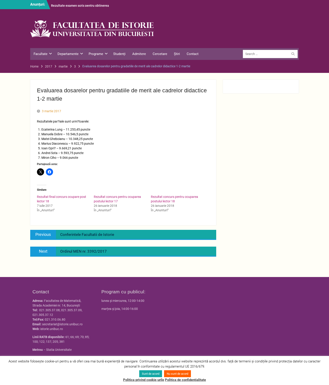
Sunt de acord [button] (150, 373)
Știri (177, 54)
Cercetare (160, 54)
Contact (193, 54)
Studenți (119, 54)
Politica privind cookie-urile (143, 380)
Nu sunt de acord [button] (177, 373)
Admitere (139, 54)
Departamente (68, 54)
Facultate (40, 54)
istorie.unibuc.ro (51, 329)
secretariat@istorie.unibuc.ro (62, 324)
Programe (96, 54)
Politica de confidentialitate (185, 380)
